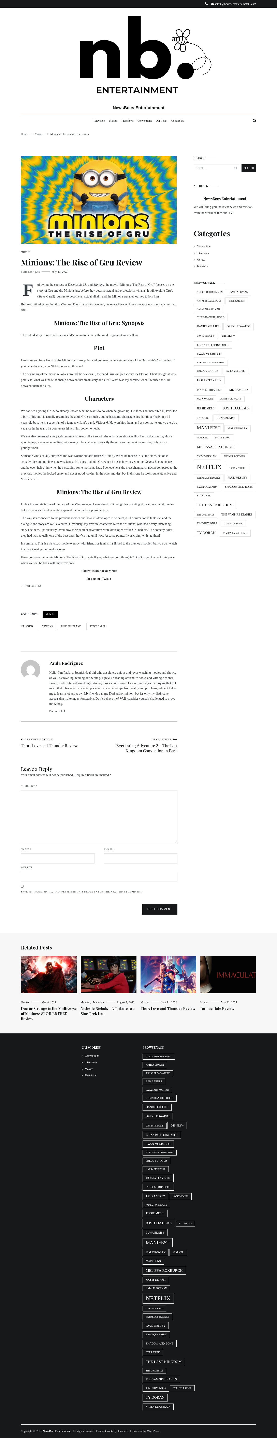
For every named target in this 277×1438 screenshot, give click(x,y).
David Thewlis (206, 336)
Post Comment (159, 909)
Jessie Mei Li (206, 408)
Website (27, 867)
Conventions (144, 120)
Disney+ (228, 335)
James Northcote (230, 399)
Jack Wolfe (205, 398)
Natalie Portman (234, 456)
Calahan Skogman (208, 309)
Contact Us (177, 120)
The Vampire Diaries (236, 514)
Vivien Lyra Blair (235, 533)
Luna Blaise (226, 417)
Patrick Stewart (208, 477)
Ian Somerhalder (209, 390)
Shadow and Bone (239, 486)
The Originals (205, 515)
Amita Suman (239, 292)
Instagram (93, 578)
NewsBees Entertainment (138, 107)
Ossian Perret (237, 468)
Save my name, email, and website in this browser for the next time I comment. (82, 891)
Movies (113, 120)
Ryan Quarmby (207, 486)
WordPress (153, 1431)
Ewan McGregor (209, 354)
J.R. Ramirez (238, 389)
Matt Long (222, 437)
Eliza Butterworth (213, 345)
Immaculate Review (217, 1008)
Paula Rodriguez (30, 271)
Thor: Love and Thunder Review (49, 743)
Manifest (208, 427)
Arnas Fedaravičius (209, 301)
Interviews (127, 120)
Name (26, 849)
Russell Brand (71, 626)
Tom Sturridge (233, 523)
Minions (47, 626)
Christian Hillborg (210, 317)
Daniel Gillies (208, 326)
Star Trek (204, 495)
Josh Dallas (236, 408)
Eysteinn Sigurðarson (210, 363)
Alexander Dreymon (210, 292)
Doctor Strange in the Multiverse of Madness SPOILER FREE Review (49, 1013)
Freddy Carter (207, 370)
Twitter (106, 578)
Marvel (202, 437)
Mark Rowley (237, 428)
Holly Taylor (209, 380)
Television (99, 120)
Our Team (161, 120)
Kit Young (203, 418)
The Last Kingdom (215, 505)
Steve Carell (98, 626)
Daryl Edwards (238, 326)
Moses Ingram (207, 456)
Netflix (209, 467)
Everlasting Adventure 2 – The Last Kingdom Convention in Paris (146, 745)
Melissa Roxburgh (215, 447)
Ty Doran (206, 533)
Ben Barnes (237, 300)
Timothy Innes (207, 523)
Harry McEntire (235, 371)
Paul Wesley (237, 477)
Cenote (109, 1431)
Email (109, 849)
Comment (29, 786)
